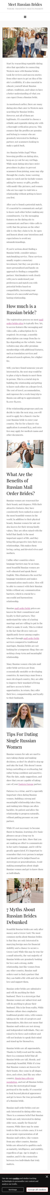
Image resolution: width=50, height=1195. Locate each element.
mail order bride (22, 608)
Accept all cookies (37, 1189)
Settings (13, 1189)
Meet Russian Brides (25, 4)
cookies (16, 1178)
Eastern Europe (26, 784)
